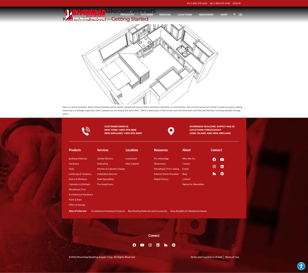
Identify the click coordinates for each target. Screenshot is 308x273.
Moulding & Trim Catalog (166, 168)
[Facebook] (214, 159)
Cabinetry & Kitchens (79, 184)
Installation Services (107, 174)
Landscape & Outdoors (80, 174)
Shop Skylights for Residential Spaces (188, 211)
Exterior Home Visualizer (166, 174)
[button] (301, 266)
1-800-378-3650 (127, 129)
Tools (71, 168)
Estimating (102, 163)
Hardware (74, 163)
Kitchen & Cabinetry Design (111, 168)
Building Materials (78, 158)
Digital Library (161, 179)
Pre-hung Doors (105, 184)
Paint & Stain (75, 199)
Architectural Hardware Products (108, 211)
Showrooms (160, 163)
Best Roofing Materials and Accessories (147, 211)
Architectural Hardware (81, 194)
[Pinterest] (222, 173)
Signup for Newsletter (193, 184)
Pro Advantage (161, 158)
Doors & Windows (78, 179)
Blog (184, 174)
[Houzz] (214, 173)
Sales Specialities (105, 179)
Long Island (131, 158)
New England (132, 163)
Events (185, 168)
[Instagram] (214, 166)
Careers (186, 163)
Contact (186, 179)
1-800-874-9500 (133, 133)
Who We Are (188, 158)
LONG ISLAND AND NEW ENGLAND (210, 133)
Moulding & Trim (77, 189)
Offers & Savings (77, 204)
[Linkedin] (222, 166)
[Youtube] (222, 159)
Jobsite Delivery (105, 158)
